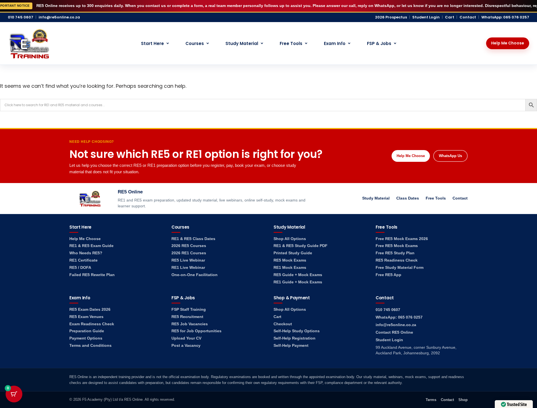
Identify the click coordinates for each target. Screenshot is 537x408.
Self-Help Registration (294, 338)
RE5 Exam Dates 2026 (89, 309)
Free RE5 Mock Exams (397, 246)
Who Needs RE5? (85, 253)
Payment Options (85, 338)
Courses (194, 43)
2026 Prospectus (391, 17)
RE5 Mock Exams (290, 260)
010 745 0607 (20, 17)
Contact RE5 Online (394, 332)
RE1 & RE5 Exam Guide (91, 246)
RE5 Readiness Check (397, 260)
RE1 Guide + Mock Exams (298, 282)
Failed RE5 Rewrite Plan (92, 275)
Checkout (283, 324)
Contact (468, 17)
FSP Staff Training (188, 309)
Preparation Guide (86, 331)
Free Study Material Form (399, 267)
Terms (431, 400)
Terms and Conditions (90, 345)
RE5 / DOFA (80, 267)
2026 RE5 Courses (188, 246)
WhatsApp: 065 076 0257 (505, 17)
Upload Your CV (186, 338)
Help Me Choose (507, 43)
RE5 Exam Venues (86, 317)
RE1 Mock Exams (290, 267)
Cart (449, 17)
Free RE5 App (388, 275)
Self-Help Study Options (297, 331)
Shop (463, 400)
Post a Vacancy (186, 345)
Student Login (426, 17)
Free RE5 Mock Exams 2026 (402, 239)
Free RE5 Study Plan (395, 253)
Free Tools (291, 43)
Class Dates (407, 198)
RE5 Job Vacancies (189, 324)
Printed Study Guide (293, 253)
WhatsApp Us (450, 156)
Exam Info (334, 43)
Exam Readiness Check (91, 324)
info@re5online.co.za (59, 17)
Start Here (152, 43)
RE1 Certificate (83, 260)
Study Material (241, 43)
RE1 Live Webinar (188, 267)
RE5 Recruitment (187, 317)
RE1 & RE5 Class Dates (193, 239)
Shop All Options (290, 239)
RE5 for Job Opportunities (196, 331)
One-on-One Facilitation (194, 275)
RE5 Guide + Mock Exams (298, 275)
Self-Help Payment (291, 345)
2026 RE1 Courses (188, 253)
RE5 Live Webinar (188, 260)
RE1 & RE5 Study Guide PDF (301, 246)
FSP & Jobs (379, 43)
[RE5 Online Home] (29, 43)
